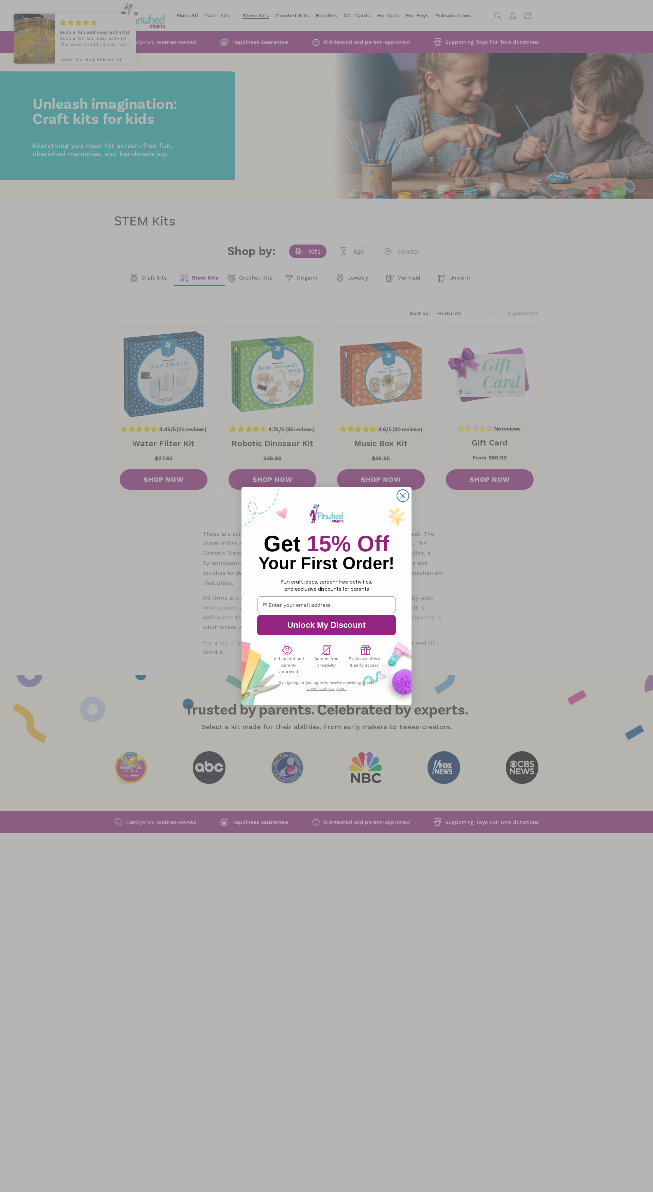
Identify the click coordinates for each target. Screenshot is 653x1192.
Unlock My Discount (326, 624)
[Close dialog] (403, 496)
